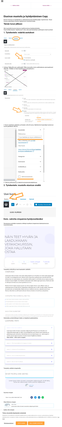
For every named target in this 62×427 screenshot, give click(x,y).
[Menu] (2, 1)
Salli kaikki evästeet (36, 423)
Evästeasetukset (8, 423)
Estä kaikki (21, 423)
